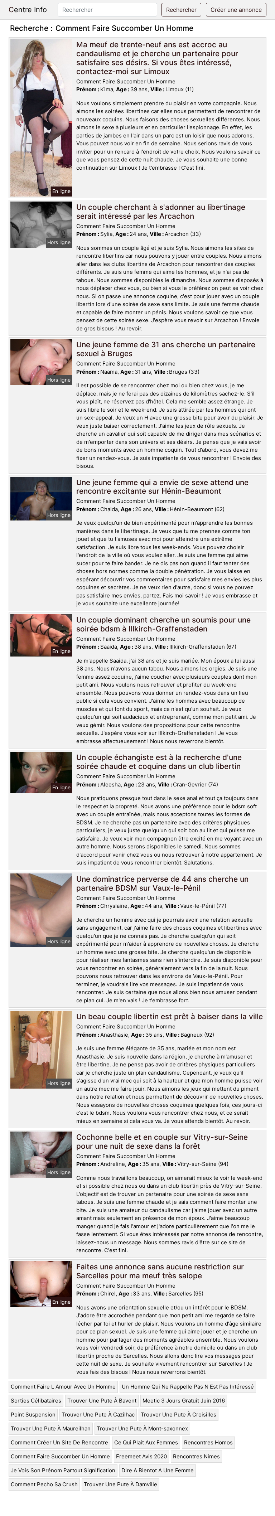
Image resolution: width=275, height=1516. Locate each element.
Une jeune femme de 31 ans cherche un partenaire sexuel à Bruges (165, 349)
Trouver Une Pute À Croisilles (178, 1414)
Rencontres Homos (208, 1442)
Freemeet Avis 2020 (141, 1456)
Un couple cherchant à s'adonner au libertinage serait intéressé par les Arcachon (160, 212)
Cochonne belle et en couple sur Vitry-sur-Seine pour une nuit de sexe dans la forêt (162, 1142)
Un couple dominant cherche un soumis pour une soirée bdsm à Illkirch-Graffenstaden (163, 624)
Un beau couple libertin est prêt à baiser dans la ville (169, 1016)
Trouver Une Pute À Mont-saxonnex (142, 1428)
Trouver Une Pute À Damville (120, 1484)
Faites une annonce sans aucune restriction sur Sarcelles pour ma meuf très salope (160, 1271)
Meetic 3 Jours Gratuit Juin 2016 (184, 1400)
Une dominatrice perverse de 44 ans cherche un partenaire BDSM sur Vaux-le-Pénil (162, 883)
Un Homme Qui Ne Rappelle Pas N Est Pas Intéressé (188, 1386)
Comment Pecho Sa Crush (44, 1484)
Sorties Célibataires (36, 1400)
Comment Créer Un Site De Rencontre (59, 1442)
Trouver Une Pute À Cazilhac (98, 1414)
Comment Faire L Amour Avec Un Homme (63, 1386)
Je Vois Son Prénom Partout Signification (63, 1470)
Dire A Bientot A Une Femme (157, 1470)
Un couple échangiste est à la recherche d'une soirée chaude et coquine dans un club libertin (159, 762)
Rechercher (181, 9)
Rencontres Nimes (196, 1456)
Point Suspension (33, 1414)
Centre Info (28, 9)
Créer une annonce (236, 9)
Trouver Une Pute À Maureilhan (51, 1428)
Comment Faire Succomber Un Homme (60, 1456)
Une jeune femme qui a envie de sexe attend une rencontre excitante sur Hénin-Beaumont (162, 487)
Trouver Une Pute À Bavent (101, 1400)
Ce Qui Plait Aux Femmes (146, 1442)
